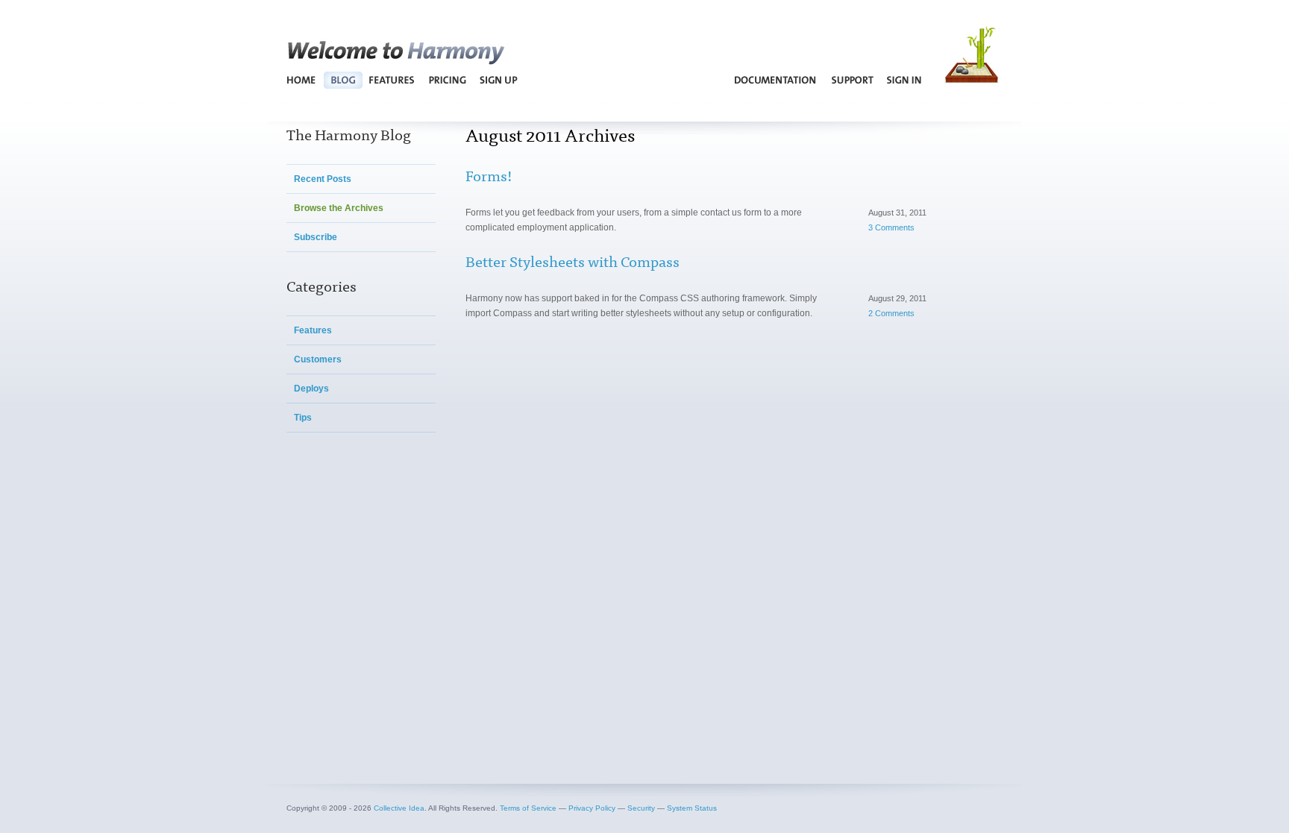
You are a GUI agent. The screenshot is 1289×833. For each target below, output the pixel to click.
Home (301, 80)
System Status (692, 808)
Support (852, 80)
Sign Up (498, 80)
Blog (343, 80)
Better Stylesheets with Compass (572, 260)
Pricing (447, 80)
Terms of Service (528, 808)
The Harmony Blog (348, 134)
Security (641, 808)
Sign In (904, 80)
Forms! (488, 175)
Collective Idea (399, 808)
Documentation (776, 80)
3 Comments (891, 227)
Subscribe (315, 237)
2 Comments (891, 313)
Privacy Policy (591, 808)
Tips (303, 417)
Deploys (311, 388)
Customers (318, 359)
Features (392, 80)
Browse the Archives (338, 208)
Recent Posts (322, 179)
